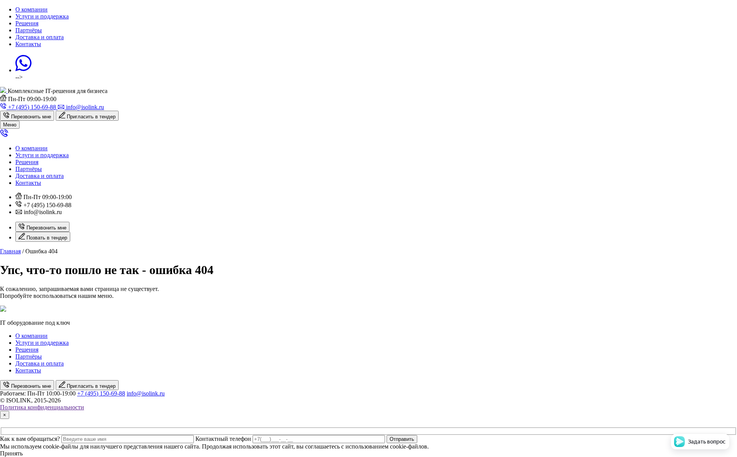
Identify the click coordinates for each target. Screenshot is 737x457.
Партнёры (28, 30)
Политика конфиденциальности (42, 407)
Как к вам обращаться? (30, 438)
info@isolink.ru (146, 393)
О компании (31, 9)
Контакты (28, 44)
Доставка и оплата (39, 37)
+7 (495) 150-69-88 (101, 393)
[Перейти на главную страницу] (4, 91)
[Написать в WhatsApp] (23, 70)
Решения (26, 23)
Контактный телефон (223, 438)
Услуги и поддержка (42, 16)
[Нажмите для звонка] (4, 135)
